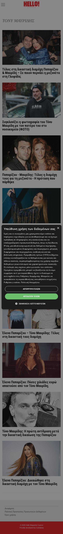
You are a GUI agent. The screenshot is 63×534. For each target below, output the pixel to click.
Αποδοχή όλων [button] (31, 296)
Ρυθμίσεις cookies (12, 282)
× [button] (58, 228)
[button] (32, 303)
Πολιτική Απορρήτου (30, 282)
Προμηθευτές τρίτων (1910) (36, 255)
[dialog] (31, 267)
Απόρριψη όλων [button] (31, 289)
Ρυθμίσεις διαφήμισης (30, 276)
